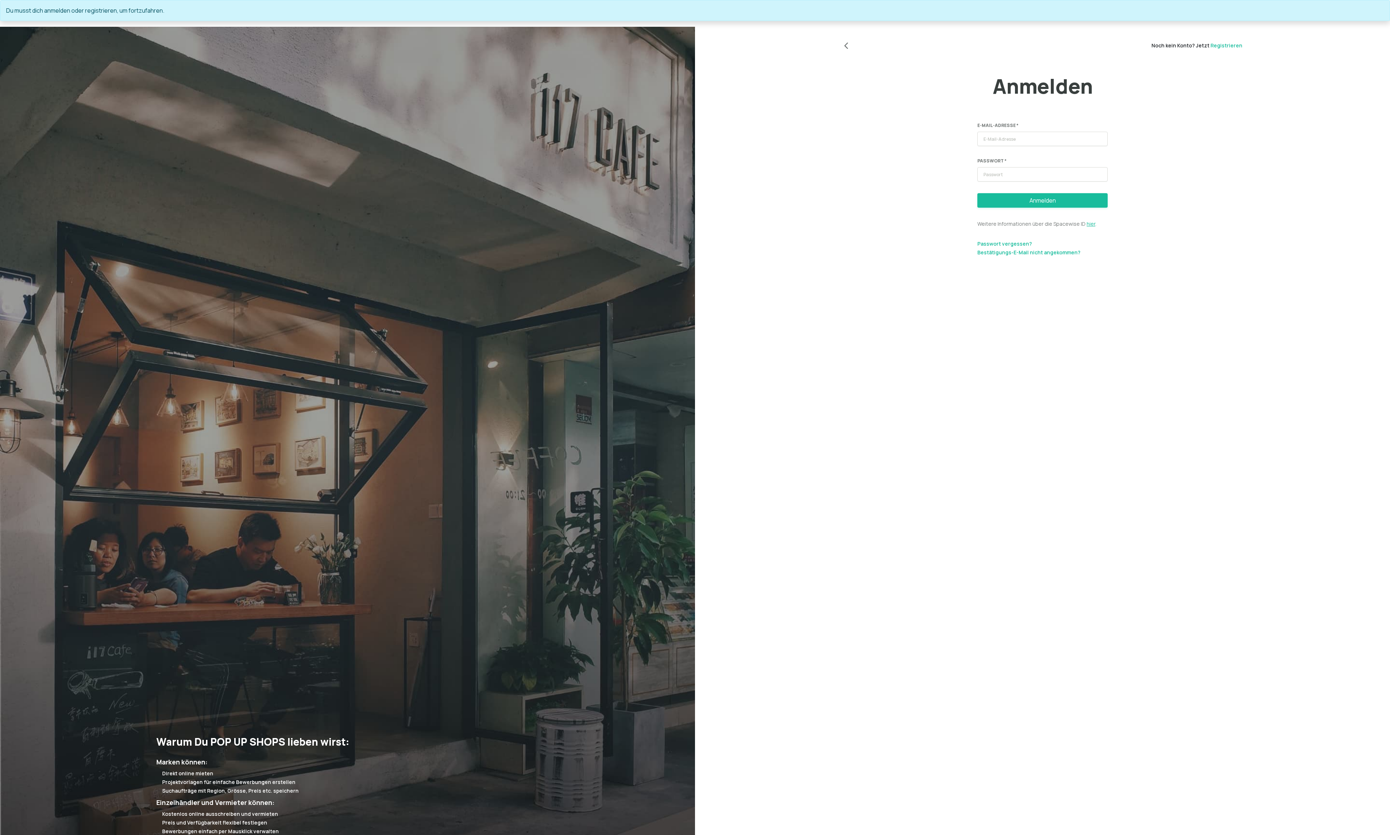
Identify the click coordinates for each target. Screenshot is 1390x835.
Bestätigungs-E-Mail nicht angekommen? (1029, 252)
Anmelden (1042, 200)
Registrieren (1226, 45)
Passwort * (992, 161)
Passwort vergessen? (1004, 243)
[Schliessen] (1381, 10)
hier (1091, 223)
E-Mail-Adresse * (998, 125)
